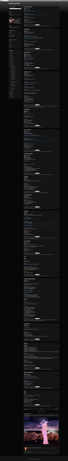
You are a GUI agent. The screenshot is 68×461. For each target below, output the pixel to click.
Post (25, 310)
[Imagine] (26, 299)
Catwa (29, 126)
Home (42, 409)
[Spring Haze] (26, 111)
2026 (11, 51)
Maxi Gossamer (26, 186)
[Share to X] (37, 24)
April (12, 64)
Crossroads (32, 126)
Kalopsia (25, 309)
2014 (11, 93)
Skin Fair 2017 (47, 151)
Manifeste (25, 402)
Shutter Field (30, 320)
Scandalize (25, 113)
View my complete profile (17, 23)
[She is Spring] (26, 131)
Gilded (25, 343)
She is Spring (27, 129)
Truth (50, 151)
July (11, 60)
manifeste (31, 208)
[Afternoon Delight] (27, 155)
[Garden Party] (26, 54)
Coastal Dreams (28, 194)
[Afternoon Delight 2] (27, 157)
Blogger (39, 459)
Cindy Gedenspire (17, 19)
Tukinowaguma (48, 174)
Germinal (10, 33)
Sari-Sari (25, 296)
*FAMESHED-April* (26, 35)
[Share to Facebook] (38, 24)
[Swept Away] (26, 325)
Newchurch (37, 68)
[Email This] (35, 24)
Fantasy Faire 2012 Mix (28, 451)
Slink (24, 169)
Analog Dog (25, 334)
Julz (40, 174)
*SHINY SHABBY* (26, 78)
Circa (25, 295)
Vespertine (37, 320)
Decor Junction (41, 319)
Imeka (25, 315)
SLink (45, 174)
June (12, 61)
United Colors (46, 192)
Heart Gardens (34, 68)
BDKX (28, 319)
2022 (11, 54)
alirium (25, 64)
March (12, 65)
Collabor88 (37, 319)
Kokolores (25, 123)
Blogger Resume (11, 14)
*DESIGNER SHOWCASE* (27, 158)
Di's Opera (25, 171)
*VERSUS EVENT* (33, 244)
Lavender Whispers (27, 413)
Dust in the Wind (28, 6)
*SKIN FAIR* (26, 221)
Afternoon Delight (28, 153)
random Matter (26, 314)
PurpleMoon (43, 151)
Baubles (31, 275)
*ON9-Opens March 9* (37, 329)
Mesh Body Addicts (42, 192)
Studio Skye (43, 68)
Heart (25, 65)
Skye (25, 63)
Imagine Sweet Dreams (29, 278)
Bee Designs (30, 68)
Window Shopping (28, 372)
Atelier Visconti (26, 234)
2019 (11, 56)
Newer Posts (26, 409)
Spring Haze (27, 109)
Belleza (25, 20)
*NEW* (25, 40)
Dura (24, 203)
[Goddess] (26, 213)
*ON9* (25, 10)
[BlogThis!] (36, 24)
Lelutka (41, 275)
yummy (52, 174)
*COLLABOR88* (26, 86)
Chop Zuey (30, 254)
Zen (25, 391)
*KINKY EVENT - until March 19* (28, 214)
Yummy (25, 168)
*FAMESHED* (26, 353)
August (12, 59)
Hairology (42, 254)
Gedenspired (14, 3)
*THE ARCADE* (26, 346)
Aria (24, 311)
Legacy (10, 44)
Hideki (44, 319)
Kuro (24, 316)
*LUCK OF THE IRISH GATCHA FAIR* (29, 32)
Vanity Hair (48, 254)
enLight (10, 41)
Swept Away (27, 323)
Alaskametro (28, 275)
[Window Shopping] (27, 374)
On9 (40, 68)
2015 (11, 92)
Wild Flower (27, 29)
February (12, 88)
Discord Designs (26, 41)
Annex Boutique (11, 36)
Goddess (26, 211)
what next (25, 294)
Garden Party (27, 52)
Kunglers (38, 126)
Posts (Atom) (43, 411)
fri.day (25, 22)
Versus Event (52, 254)
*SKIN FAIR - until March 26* (28, 266)
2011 (11, 97)
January (12, 89)
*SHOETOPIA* (26, 13)
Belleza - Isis (26, 250)
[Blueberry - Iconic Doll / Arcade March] (30, 365)
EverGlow (25, 46)
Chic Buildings (32, 319)
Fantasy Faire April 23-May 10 (13, 27)
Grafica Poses (26, 362)
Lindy (41, 174)
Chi (25, 256)
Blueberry (30, 369)
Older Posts (57, 409)
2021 (11, 55)
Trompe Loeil (34, 320)
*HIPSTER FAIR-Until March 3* (36, 395)
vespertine (25, 297)
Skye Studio (25, 98)
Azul (24, 327)
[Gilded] (25, 345)
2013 (11, 94)
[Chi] (25, 258)
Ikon (24, 272)
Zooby (44, 320)
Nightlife (26, 176)
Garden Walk (27, 241)
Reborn (10, 47)
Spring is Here (27, 71)
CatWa (25, 122)
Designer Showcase (33, 151)
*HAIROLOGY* (26, 260)
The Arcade (49, 369)
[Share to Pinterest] (39, 24)
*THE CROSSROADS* (27, 217)
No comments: (32, 24)
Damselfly (25, 184)
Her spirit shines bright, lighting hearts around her (34, 447)
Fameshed (38, 369)
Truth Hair (25, 147)
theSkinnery (25, 233)
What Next (46, 68)
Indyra (38, 174)
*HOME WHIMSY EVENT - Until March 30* (30, 92)
